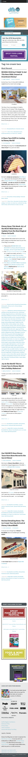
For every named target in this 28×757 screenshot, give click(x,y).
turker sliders (22, 357)
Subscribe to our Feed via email (9, 752)
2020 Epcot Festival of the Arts (14, 315)
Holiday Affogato (19, 335)
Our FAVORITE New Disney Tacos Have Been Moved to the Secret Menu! (13, 455)
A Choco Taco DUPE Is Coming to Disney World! (13, 139)
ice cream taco (13, 133)
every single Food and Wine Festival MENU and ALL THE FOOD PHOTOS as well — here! (15, 257)
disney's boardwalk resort (15, 430)
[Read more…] (5, 124)
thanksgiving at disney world (13, 355)
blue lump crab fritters (16, 319)
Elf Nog (22, 329)
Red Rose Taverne (19, 349)
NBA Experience (13, 344)
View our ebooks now (6, 699)
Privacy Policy (4, 725)
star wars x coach (5, 354)
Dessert (3, 578)
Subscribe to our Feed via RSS (8, 750)
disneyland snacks (18, 131)
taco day (21, 204)
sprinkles (22, 352)
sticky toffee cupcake (15, 354)
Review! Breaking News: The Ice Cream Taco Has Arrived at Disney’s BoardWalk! (13, 523)
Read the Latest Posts (7, 31)
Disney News (10, 196)
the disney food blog (14, 7)
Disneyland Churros (21, 327)
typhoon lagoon (5, 359)
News (2, 198)
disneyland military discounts (8, 329)
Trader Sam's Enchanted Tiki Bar (11, 357)
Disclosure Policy (5, 723)
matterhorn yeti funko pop (7, 340)
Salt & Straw (22, 184)
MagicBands (23, 339)
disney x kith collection (15, 325)
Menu (5, 1)
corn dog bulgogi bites (16, 320)
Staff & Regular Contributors (8, 722)
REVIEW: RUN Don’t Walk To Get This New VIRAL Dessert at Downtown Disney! (14, 74)
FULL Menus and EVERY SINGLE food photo (15, 263)
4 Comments (15, 528)
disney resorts (11, 306)
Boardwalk (20, 428)
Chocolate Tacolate (18, 201)
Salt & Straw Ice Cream (13, 204)
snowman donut (16, 352)
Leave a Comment (15, 79)
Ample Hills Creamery (12, 428)
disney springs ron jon (14, 324)
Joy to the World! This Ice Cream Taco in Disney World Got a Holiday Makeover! (12, 366)
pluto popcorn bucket (19, 347)
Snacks (22, 128)
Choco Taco (10, 131)
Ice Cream (7, 203)
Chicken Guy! (7, 320)
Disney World (16, 512)
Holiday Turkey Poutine (7, 339)
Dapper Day (18, 322)
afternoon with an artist (9, 317)
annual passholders (20, 317)
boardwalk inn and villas (7, 512)
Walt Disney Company (6, 739)
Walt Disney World (17, 425)
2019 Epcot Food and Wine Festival (14, 251)
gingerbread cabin (9, 332)
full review (11, 492)
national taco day (22, 203)
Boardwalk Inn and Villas (12, 423)
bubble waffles (4, 402)
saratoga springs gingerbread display (14, 350)
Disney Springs (16, 196)
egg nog (18, 329)
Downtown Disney (5, 133)
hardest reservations (10, 335)
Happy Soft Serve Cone (11, 180)
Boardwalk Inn (4, 430)
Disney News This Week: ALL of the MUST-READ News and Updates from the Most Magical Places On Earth (13, 229)
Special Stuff (17, 506)
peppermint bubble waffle (11, 345)
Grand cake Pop (5, 334)
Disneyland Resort (11, 128)
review (5, 431)
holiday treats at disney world (17, 337)
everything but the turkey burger (9, 330)
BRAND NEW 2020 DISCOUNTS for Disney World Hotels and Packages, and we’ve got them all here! (14, 247)
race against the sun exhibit (8, 349)
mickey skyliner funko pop (14, 342)
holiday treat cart (5, 337)
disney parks (4, 306)
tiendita (20, 133)
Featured (18, 128)
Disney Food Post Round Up (13, 304)
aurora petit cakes (5, 319)
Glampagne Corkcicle (20, 332)
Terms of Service (5, 727)
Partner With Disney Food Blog (8, 729)
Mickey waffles (9, 404)
